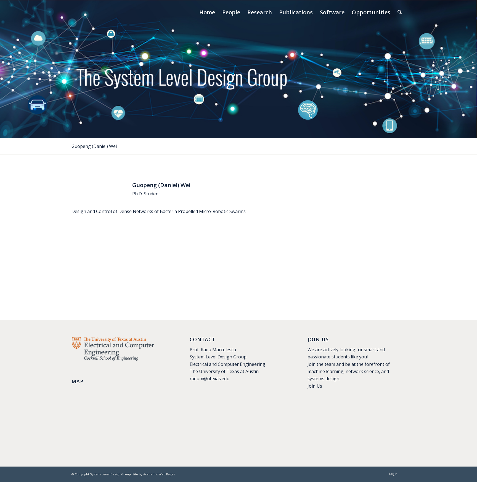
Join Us (315, 386)
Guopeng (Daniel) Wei (94, 146)
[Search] (400, 12)
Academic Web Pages (159, 474)
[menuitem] (207, 12)
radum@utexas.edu (209, 379)
